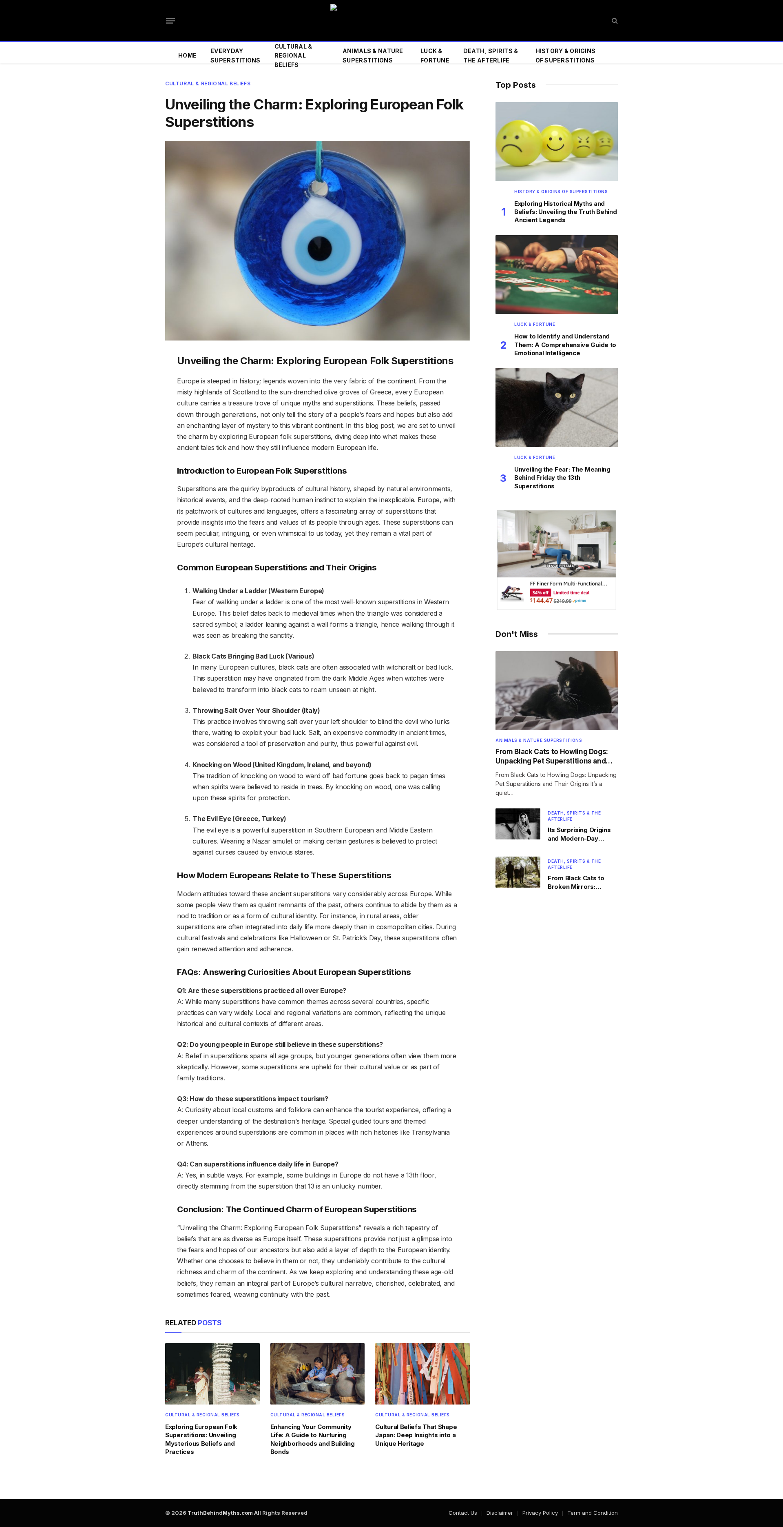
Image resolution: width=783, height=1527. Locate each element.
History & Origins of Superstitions (565, 55)
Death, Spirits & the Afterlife (490, 55)
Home (187, 55)
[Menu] (170, 20)
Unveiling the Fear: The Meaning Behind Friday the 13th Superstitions (562, 477)
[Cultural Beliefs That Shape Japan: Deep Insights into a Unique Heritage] (422, 1373)
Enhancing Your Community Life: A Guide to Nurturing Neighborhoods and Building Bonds (312, 1439)
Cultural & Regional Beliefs (293, 55)
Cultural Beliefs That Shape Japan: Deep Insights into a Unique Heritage (416, 1435)
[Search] (614, 20)
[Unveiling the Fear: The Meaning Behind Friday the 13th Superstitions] (556, 407)
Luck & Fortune (434, 55)
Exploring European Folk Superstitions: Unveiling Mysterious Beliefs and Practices (201, 1439)
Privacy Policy (540, 1512)
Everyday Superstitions (235, 55)
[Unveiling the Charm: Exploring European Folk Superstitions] (317, 241)
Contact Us (463, 1512)
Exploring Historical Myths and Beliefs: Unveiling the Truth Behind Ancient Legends (565, 212)
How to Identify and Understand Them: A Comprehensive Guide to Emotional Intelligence (565, 344)
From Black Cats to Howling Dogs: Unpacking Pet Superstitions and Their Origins (551, 757)
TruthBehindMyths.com (220, 1512)
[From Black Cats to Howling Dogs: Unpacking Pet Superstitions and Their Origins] (556, 690)
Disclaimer (500, 1512)
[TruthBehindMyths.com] (391, 20)
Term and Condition (592, 1512)
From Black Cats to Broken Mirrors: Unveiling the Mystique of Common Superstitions (582, 882)
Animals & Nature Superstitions (373, 55)
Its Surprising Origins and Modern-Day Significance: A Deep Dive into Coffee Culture (579, 834)
